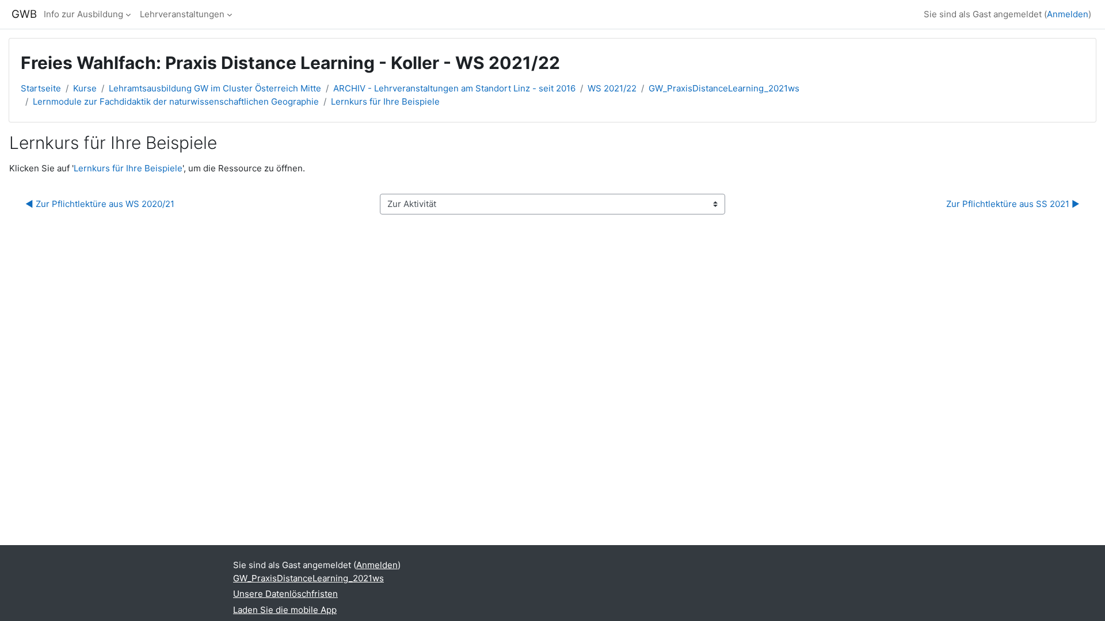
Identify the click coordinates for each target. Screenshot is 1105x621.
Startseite (41, 88)
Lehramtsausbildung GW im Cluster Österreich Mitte (215, 88)
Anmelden (1067, 14)
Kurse (85, 88)
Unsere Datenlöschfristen (285, 593)
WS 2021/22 (612, 88)
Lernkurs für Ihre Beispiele (385, 101)
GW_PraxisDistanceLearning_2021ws (724, 88)
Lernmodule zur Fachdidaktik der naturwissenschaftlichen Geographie (176, 101)
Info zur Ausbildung (83, 14)
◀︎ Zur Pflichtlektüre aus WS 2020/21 (99, 203)
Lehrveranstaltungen (182, 14)
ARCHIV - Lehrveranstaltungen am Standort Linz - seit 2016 (454, 88)
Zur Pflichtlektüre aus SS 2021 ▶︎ (1013, 203)
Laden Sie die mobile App (285, 609)
